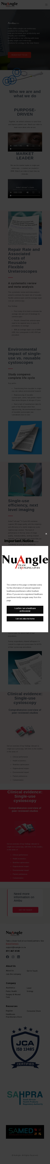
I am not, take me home (25, 619)
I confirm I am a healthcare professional (25, 609)
